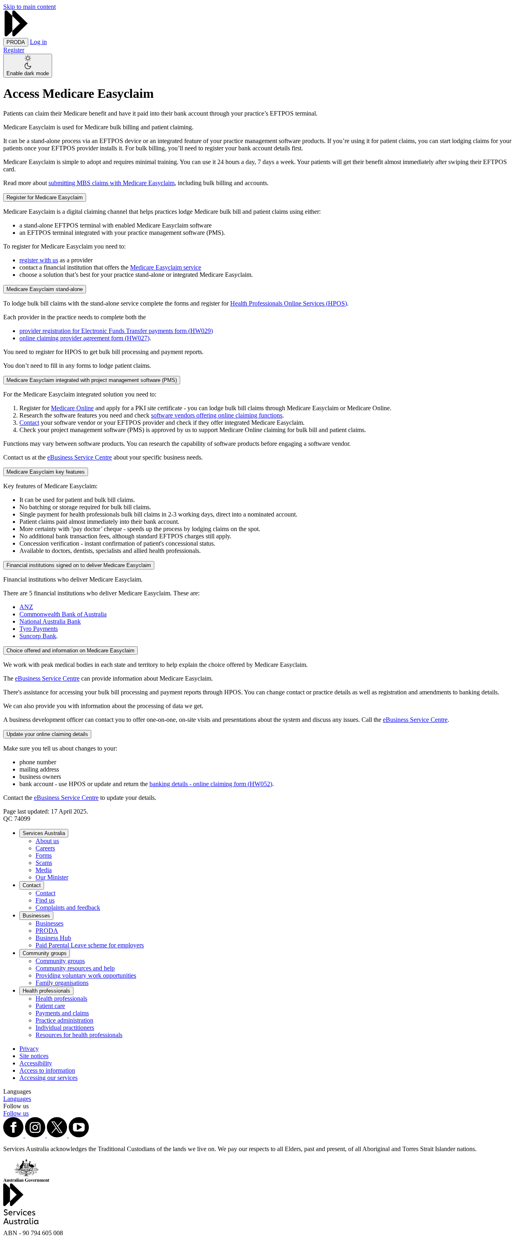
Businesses (36, 916)
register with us (38, 260)
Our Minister (52, 877)
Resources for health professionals (79, 1034)
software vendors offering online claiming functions (216, 415)
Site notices (33, 1055)
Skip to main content (29, 6)
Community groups (45, 953)
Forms (44, 855)
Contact (29, 422)
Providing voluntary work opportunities (86, 975)
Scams (44, 862)
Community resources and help (75, 968)
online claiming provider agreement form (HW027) (84, 338)
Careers (45, 848)
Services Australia (44, 833)
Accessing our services (48, 1077)
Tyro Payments (38, 628)
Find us (45, 900)
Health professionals (46, 991)
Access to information (47, 1070)
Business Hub (53, 937)
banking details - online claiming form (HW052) (210, 783)
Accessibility (35, 1063)
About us (47, 840)
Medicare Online (72, 408)
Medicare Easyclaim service (165, 267)
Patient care (50, 1005)
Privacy (29, 1048)
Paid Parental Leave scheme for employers (90, 945)
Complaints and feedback (68, 907)
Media (44, 870)
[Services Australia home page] (16, 34)
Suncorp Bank (37, 636)
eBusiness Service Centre (79, 457)
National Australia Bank (50, 621)
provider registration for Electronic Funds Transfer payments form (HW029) (116, 330)
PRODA (47, 930)
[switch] (27, 66)
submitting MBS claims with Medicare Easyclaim (111, 182)
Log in (38, 41)
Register (13, 49)
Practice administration (64, 1020)
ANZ (26, 606)
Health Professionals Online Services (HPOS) (288, 303)
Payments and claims (62, 1013)
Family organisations (62, 982)
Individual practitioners (65, 1027)
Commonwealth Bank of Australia (63, 614)
